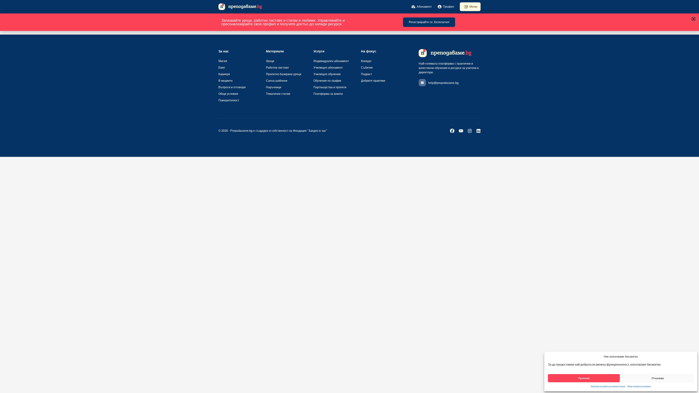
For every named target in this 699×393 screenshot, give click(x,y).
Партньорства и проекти (329, 87)
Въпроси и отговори (232, 87)
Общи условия (228, 93)
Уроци (270, 61)
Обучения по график (327, 80)
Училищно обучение (327, 74)
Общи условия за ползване (639, 386)
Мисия (222, 61)
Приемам (584, 378)
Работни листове (277, 67)
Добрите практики (373, 80)
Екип (221, 67)
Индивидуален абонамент (331, 61)
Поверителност (228, 100)
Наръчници (273, 87)
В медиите (225, 80)
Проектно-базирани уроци (283, 74)
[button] (693, 19)
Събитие (367, 67)
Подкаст (366, 74)
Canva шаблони (276, 80)
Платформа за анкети (328, 93)
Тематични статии (278, 93)
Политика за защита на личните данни (608, 386)
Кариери (224, 74)
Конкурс (366, 61)
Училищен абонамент (328, 67)
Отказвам (657, 378)
